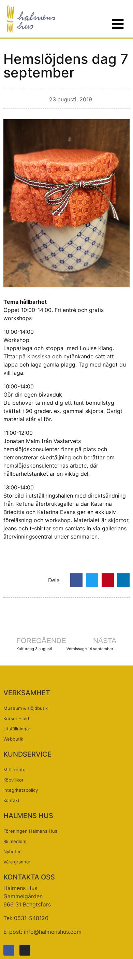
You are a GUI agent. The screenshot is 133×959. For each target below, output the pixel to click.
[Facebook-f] (8, 950)
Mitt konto (14, 769)
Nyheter (12, 851)
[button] (76, 580)
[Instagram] (24, 950)
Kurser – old (16, 718)
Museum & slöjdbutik (25, 708)
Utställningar (16, 728)
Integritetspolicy (20, 790)
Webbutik (13, 739)
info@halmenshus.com (53, 931)
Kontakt (11, 800)
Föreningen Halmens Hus (30, 831)
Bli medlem (14, 841)
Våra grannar (16, 861)
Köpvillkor (13, 780)
